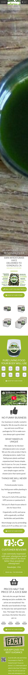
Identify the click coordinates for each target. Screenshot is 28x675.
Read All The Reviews (14, 572)
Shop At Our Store (14, 295)
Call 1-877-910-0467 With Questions (16, 289)
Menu (4, 2)
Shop (24, 2)
